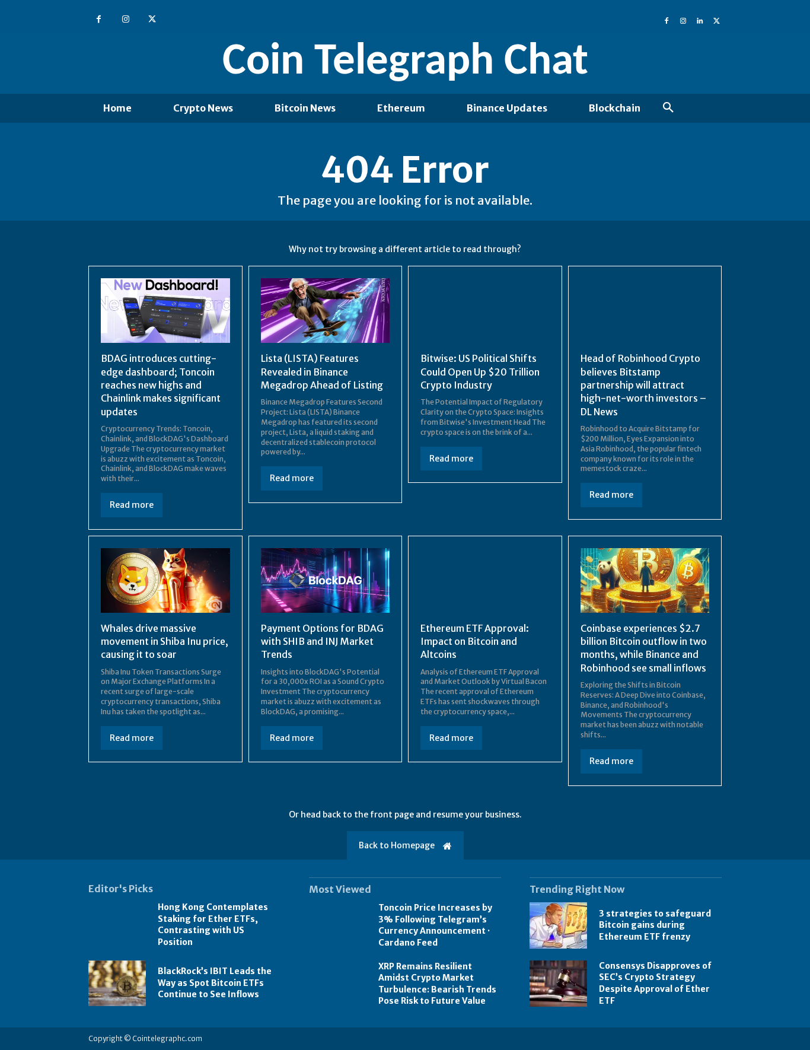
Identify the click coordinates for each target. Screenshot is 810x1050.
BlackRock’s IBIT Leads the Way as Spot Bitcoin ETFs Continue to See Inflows (215, 983)
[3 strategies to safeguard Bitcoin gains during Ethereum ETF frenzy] (558, 925)
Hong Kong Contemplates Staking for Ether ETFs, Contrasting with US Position (213, 924)
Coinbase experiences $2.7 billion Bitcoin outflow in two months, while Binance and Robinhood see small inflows (644, 648)
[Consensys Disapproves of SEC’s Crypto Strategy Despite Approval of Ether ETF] (558, 983)
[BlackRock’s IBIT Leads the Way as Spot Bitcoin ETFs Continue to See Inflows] (117, 983)
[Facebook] (98, 19)
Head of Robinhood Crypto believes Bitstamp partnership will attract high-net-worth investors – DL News (643, 385)
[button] (668, 108)
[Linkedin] (699, 19)
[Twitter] (152, 19)
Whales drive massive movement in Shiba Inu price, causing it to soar (164, 641)
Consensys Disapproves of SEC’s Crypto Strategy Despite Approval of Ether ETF (655, 983)
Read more (132, 504)
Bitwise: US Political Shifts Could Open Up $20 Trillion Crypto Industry (480, 371)
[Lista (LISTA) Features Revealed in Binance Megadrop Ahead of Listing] (325, 310)
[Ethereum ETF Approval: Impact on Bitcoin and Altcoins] (485, 580)
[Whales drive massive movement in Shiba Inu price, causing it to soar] (165, 580)
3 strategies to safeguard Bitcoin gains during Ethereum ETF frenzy (655, 925)
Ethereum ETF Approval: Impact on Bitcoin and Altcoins (474, 641)
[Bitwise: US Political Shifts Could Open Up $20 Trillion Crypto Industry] (485, 310)
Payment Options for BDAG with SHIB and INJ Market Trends (322, 641)
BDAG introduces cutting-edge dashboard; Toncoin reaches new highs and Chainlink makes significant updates (161, 385)
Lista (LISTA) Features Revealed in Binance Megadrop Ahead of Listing (322, 371)
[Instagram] (125, 19)
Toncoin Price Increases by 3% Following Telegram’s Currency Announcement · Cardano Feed (435, 925)
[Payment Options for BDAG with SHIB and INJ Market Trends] (325, 580)
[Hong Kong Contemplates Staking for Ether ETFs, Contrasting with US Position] (117, 925)
